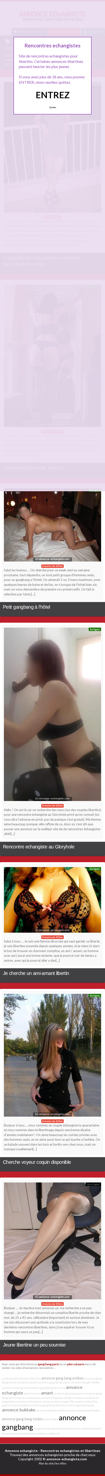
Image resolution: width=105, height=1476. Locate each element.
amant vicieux (32, 1393)
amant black (51, 1419)
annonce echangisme (15, 1387)
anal (62, 1387)
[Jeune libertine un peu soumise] (52, 1242)
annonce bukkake (18, 1409)
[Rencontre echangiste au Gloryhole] (52, 716)
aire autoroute (84, 1428)
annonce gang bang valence (48, 1405)
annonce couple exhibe (85, 1382)
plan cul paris (75, 1364)
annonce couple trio (48, 1433)
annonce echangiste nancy (32, 1401)
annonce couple (27, 1382)
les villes (60, 1463)
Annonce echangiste (21, 1450)
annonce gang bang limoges (83, 1410)
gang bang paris (48, 1364)
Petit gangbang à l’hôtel (26, 607)
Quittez (52, 107)
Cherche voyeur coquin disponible (37, 1162)
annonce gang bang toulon (22, 1419)
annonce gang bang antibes (63, 1378)
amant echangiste (24, 1433)
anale (5, 1378)
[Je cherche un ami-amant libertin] (52, 901)
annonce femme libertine (25, 1378)
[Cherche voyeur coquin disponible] (52, 1056)
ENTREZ (53, 94)
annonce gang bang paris (68, 1393)
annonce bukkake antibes (57, 1397)
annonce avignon (20, 1405)
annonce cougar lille (62, 1401)
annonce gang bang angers (54, 1382)
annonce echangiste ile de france (54, 1428)
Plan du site (46, 1463)
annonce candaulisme (27, 1397)
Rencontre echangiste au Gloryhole (38, 846)
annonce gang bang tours (44, 1387)
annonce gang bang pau (79, 1405)
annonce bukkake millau (51, 1410)
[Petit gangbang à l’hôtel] (52, 526)
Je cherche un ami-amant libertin (36, 973)
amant (47, 1392)
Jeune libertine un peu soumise (34, 1345)
